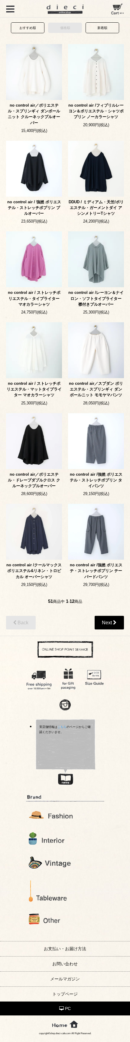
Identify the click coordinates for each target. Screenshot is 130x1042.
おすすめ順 (27, 28)
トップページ (65, 994)
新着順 (102, 28)
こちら (62, 726)
